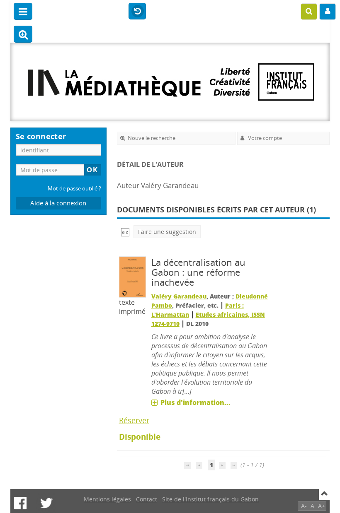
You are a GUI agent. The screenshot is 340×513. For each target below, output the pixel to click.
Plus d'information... (195, 402)
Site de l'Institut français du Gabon (210, 499)
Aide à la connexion (58, 203)
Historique (137, 11)
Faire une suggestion (167, 232)
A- (304, 506)
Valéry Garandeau (178, 296)
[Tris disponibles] (125, 232)
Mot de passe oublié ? (74, 188)
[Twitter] (46, 503)
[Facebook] (20, 503)
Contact (146, 499)
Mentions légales (107, 499)
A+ (321, 506)
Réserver (134, 420)
